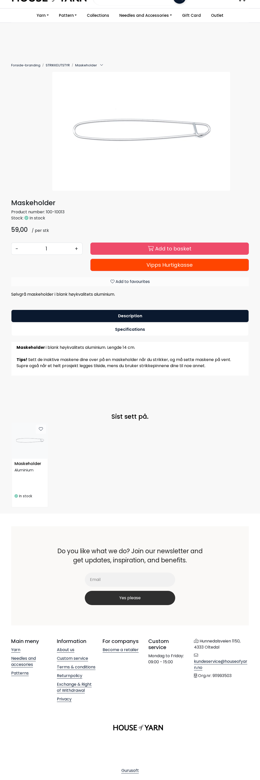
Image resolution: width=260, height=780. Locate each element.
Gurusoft (130, 770)
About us (65, 650)
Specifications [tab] (130, 329)
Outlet (217, 15)
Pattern (66, 15)
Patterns (20, 673)
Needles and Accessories (144, 15)
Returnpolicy (69, 676)
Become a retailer (121, 650)
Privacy (64, 699)
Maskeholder (27, 464)
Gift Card (191, 15)
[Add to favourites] (41, 429)
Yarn (41, 15)
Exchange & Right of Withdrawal (74, 687)
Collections (98, 15)
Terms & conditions (76, 667)
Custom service (72, 658)
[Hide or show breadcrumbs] (102, 65)
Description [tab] (130, 316)
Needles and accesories (23, 661)
